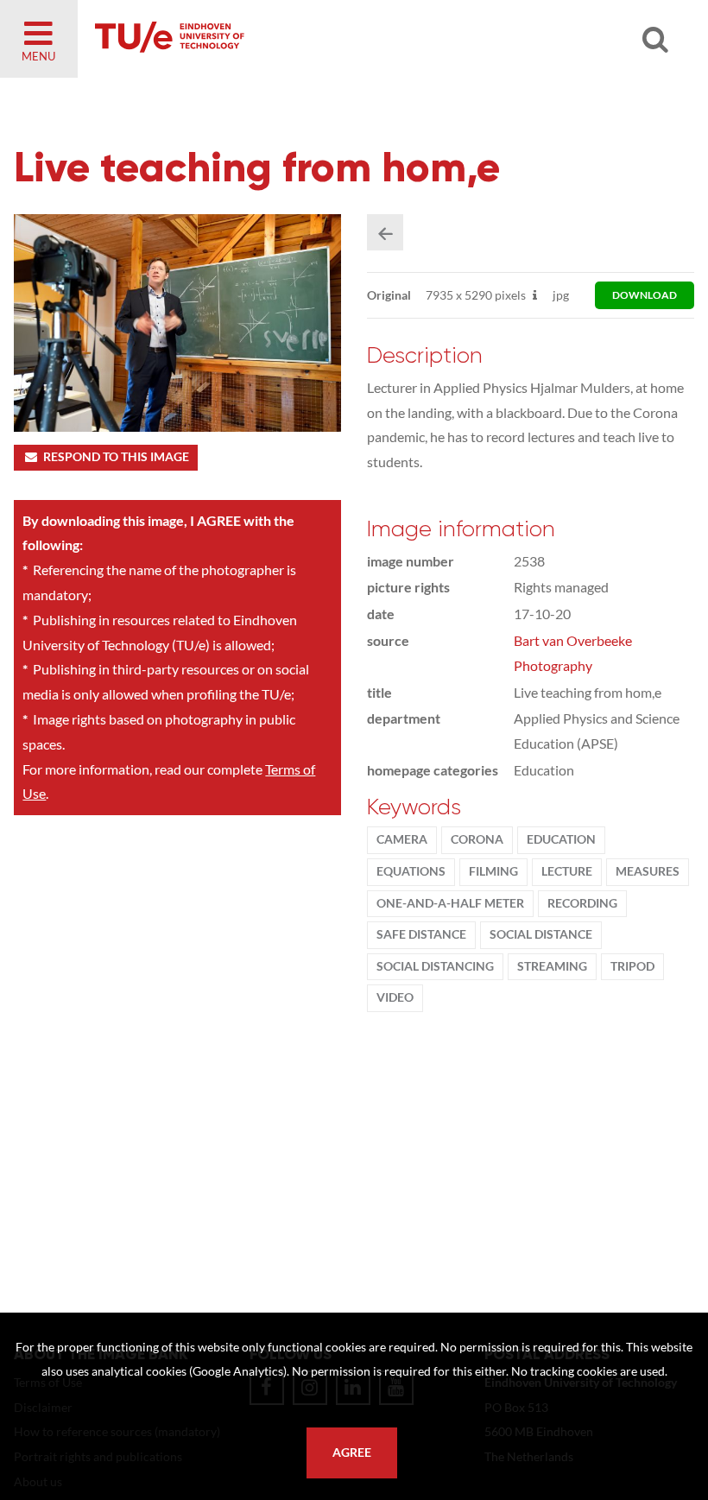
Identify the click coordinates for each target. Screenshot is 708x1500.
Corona (477, 839)
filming (493, 871)
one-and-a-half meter (450, 903)
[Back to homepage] (293, 39)
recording (582, 903)
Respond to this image (116, 457)
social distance (541, 934)
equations (411, 871)
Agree (351, 1452)
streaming (552, 966)
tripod (632, 966)
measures (648, 871)
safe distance (421, 934)
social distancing (435, 966)
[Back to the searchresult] (385, 232)
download (644, 294)
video (395, 997)
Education (561, 839)
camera (401, 839)
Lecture (566, 871)
